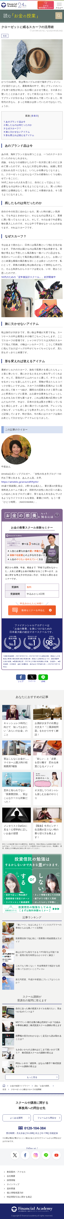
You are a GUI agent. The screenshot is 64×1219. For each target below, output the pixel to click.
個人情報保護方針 (15, 1192)
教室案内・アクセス (16, 1171)
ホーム (4, 1086)
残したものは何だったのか (18, 124)
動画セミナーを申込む (33, 610)
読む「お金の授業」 (43, 1085)
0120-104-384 (35, 1128)
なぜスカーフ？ (12, 128)
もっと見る (32, 1077)
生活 (5, 36)
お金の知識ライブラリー (20, 1085)
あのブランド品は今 (14, 121)
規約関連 (11, 1188)
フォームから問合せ (47, 1117)
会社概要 (11, 1176)
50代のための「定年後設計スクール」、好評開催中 (28, 276)
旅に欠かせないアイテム (17, 131)
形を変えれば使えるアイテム (19, 135)
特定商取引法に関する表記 (19, 1196)
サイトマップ (13, 1184)
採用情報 (11, 1180)
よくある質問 (16, 1117)
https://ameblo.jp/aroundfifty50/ (20, 481)
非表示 (34, 115)
